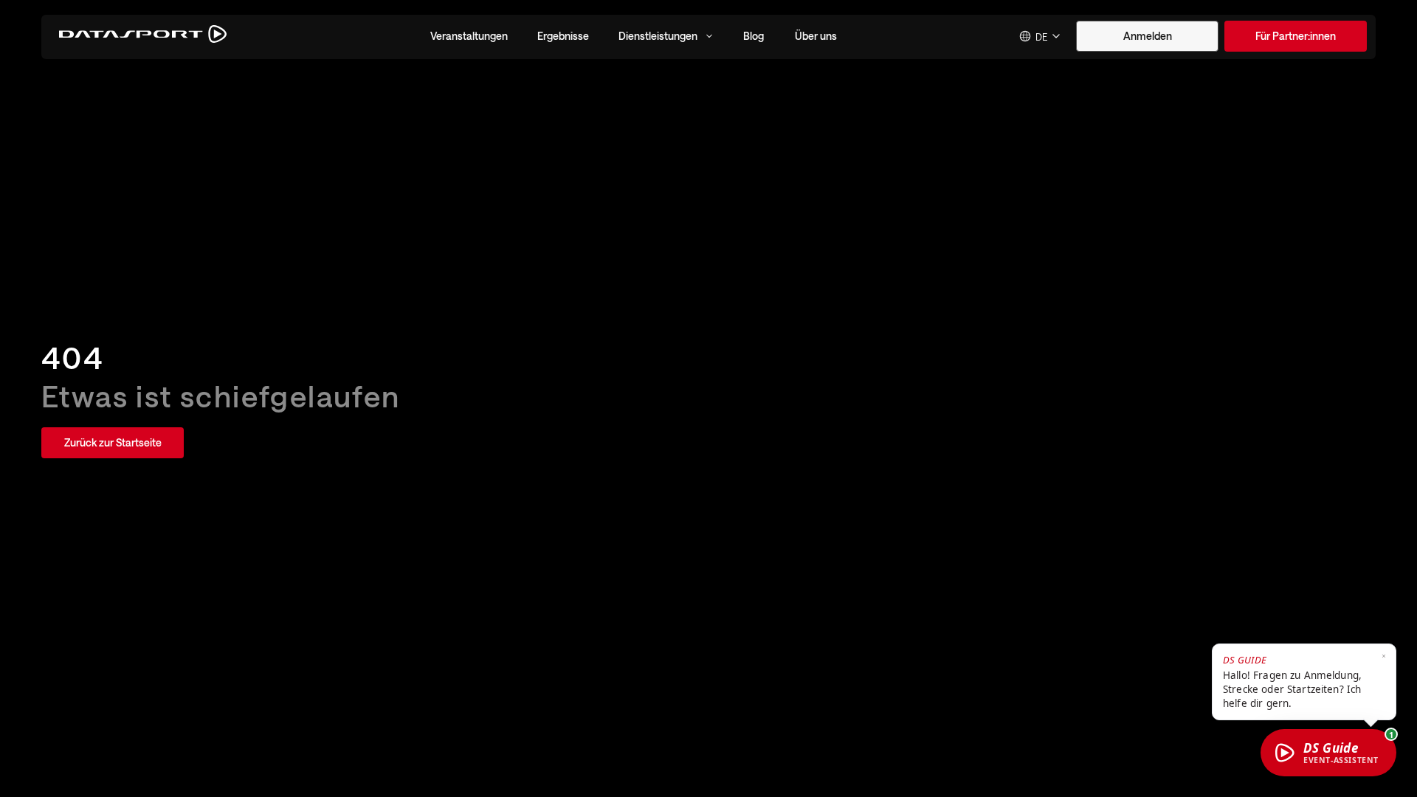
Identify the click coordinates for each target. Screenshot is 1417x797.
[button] (469, 36)
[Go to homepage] (143, 36)
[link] (1295, 36)
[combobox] (1040, 36)
